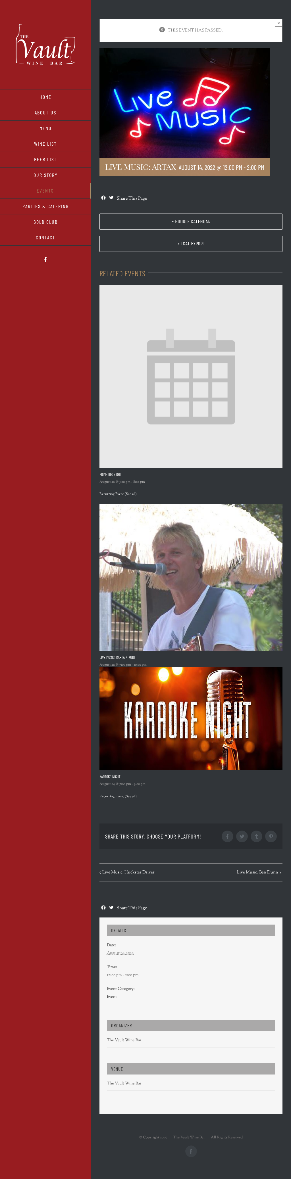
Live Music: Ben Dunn (257, 872)
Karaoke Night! (110, 776)
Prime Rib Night (110, 474)
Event (112, 997)
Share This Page (132, 199)
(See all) (131, 494)
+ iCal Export (191, 244)
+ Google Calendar (191, 221)
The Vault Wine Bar (124, 1040)
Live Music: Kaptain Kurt (117, 657)
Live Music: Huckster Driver (128, 872)
